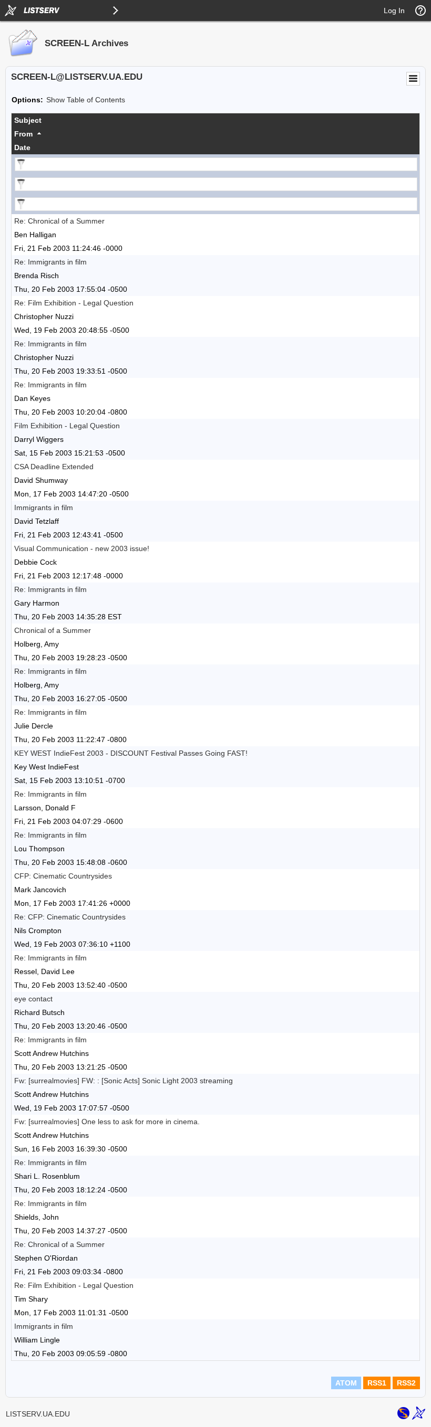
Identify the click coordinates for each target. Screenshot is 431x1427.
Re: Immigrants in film (50, 262)
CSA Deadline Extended (54, 466)
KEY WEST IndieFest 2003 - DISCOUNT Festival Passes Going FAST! (131, 753)
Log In (394, 10)
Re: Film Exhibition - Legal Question (74, 303)
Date (22, 147)
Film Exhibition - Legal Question (67, 425)
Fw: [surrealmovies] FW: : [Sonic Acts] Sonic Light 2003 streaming (123, 1080)
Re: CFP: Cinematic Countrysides (70, 917)
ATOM (346, 1383)
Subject (28, 120)
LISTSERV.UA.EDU (38, 1414)
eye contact (33, 999)
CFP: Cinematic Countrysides (63, 876)
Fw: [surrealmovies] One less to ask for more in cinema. (107, 1121)
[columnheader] (215, 120)
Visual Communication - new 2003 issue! (81, 548)
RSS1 (376, 1383)
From (23, 134)
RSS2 (406, 1383)
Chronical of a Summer (52, 630)
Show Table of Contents (85, 100)
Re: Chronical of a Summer (59, 221)
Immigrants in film (43, 507)
